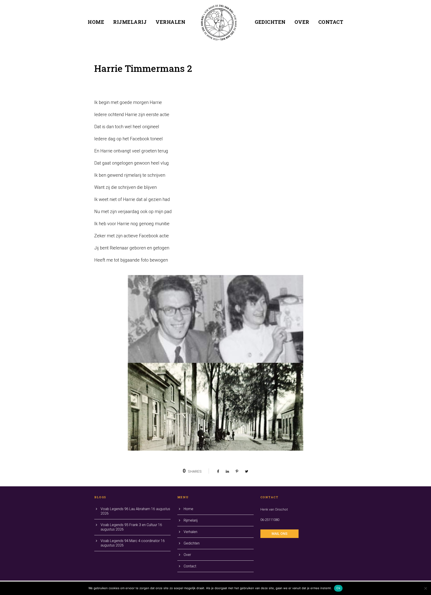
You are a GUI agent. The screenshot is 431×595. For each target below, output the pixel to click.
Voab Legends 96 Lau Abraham (125, 509)
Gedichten (270, 22)
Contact (330, 22)
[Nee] (425, 588)
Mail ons (279, 534)
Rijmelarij (130, 22)
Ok (338, 588)
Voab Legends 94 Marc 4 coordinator (130, 541)
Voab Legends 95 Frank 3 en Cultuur (129, 525)
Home (96, 22)
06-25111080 (269, 520)
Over (302, 22)
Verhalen (170, 22)
